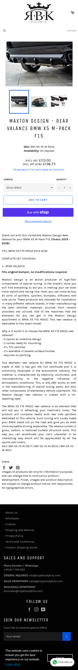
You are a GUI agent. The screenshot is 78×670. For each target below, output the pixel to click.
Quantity (61, 179)
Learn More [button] (13, 664)
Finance (10, 524)
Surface (8, 179)
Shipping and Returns (19, 530)
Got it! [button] (60, 657)
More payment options (38, 221)
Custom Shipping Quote (21, 547)
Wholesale (12, 518)
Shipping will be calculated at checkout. (39, 169)
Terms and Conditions (19, 541)
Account (71, 30)
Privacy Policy (14, 536)
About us (11, 512)
